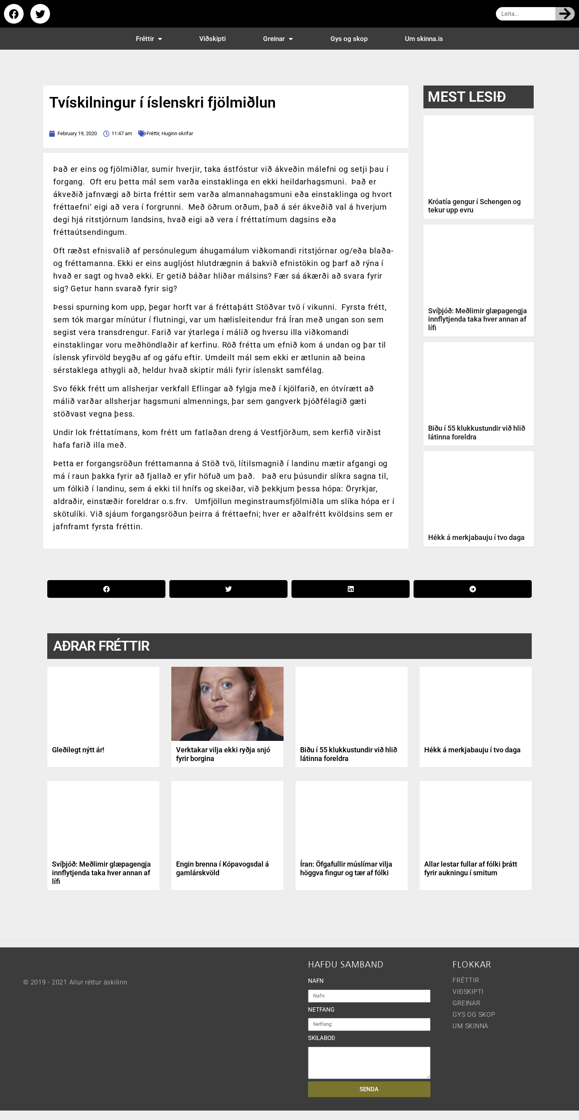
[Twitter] (40, 14)
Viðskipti (212, 39)
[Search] (565, 13)
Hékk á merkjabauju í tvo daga (476, 537)
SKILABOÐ (321, 1038)
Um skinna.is (424, 39)
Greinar (274, 39)
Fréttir (145, 39)
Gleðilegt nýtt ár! (78, 750)
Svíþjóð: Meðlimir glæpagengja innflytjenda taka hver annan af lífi (477, 319)
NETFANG (321, 1009)
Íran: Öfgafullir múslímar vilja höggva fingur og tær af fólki (346, 868)
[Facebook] (14, 14)
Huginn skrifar (177, 133)
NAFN (316, 980)
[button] (106, 589)
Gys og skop (349, 39)
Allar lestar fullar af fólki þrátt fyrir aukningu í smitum (470, 868)
